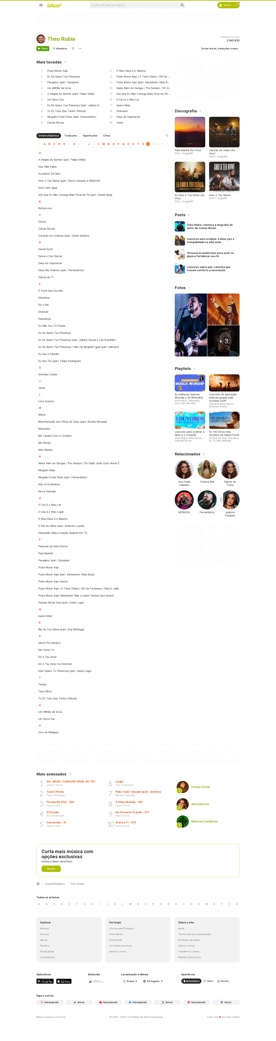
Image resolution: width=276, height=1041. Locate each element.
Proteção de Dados (189, 940)
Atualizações (47, 951)
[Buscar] (182, 5)
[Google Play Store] (45, 981)
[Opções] (80, 48)
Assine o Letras (117, 951)
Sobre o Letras (186, 945)
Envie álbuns (116, 934)
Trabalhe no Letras (188, 951)
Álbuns (43, 940)
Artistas (44, 934)
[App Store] (64, 981)
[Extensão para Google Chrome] (96, 981)
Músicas (44, 928)
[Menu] (40, 5)
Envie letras (115, 940)
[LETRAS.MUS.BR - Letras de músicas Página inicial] (54, 5)
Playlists (44, 945)
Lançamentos (47, 957)
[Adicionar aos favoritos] (73, 48)
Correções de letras (120, 945)
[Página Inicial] (38, 883)
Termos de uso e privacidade (194, 934)
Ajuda (181, 928)
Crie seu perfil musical (121, 928)
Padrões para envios (189, 957)
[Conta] (236, 5)
